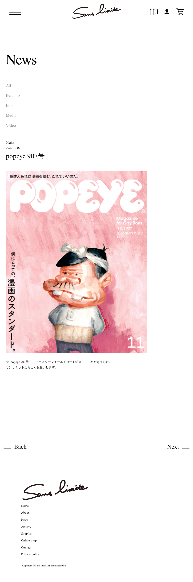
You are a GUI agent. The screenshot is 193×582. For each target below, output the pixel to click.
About (25, 512)
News (24, 519)
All (8, 85)
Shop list (26, 533)
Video (11, 125)
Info (9, 105)
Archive (26, 526)
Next (173, 446)
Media (11, 115)
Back (20, 446)
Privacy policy (30, 554)
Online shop (29, 540)
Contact (26, 547)
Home (25, 505)
